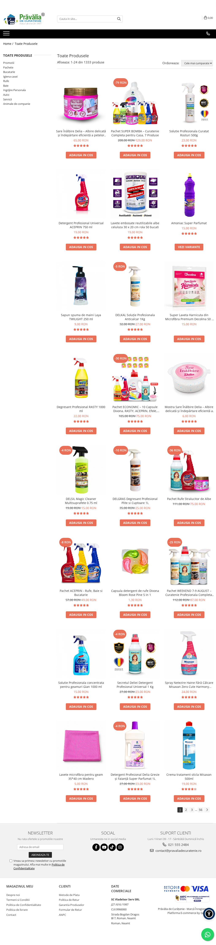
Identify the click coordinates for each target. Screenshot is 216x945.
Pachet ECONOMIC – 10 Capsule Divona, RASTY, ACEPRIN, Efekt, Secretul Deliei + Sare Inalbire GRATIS (135, 409)
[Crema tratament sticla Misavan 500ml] (189, 745)
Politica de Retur (69, 900)
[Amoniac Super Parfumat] (189, 194)
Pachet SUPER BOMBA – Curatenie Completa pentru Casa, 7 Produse (135, 133)
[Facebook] (96, 847)
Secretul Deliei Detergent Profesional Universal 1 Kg (135, 685)
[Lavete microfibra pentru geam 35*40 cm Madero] (81, 745)
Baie (5, 85)
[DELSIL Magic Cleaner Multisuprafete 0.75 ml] (81, 470)
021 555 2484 (178, 845)
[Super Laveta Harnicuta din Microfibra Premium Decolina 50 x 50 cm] (189, 286)
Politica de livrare (17, 910)
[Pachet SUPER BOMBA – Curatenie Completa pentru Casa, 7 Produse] (135, 102)
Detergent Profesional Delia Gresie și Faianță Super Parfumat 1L (135, 777)
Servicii (7, 99)
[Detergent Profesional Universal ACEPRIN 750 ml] (81, 194)
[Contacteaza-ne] (208, 33)
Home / (8, 44)
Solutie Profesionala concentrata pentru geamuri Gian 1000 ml (81, 685)
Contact (11, 915)
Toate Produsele (26, 44)
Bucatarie (9, 72)
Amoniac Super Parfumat (189, 223)
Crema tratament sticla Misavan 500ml (189, 777)
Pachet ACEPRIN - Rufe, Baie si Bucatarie (81, 593)
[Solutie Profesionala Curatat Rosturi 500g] (189, 102)
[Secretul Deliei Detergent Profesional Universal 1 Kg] (135, 654)
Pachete (8, 67)
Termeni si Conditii (18, 900)
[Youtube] (104, 847)
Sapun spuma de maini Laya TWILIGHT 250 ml (81, 317)
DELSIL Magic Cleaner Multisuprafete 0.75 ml (81, 501)
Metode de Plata (69, 895)
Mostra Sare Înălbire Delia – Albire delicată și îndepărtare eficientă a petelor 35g (189, 409)
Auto (6, 95)
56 (200, 810)
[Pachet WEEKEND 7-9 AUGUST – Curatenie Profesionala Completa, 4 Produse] (189, 562)
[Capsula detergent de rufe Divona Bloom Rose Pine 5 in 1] (135, 562)
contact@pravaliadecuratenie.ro (178, 850)
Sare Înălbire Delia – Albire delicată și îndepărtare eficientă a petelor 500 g (81, 133)
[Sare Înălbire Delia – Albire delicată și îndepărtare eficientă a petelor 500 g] (81, 102)
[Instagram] (120, 847)
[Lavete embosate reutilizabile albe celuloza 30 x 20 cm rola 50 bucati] (135, 194)
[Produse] (7, 34)
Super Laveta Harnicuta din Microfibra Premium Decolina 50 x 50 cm (189, 317)
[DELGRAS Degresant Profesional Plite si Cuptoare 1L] (135, 470)
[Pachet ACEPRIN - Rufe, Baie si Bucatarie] (81, 562)
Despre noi (13, 895)
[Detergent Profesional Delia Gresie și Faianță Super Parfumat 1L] (135, 745)
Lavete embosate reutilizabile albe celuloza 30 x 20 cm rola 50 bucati (135, 225)
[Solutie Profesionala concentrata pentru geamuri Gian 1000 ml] (81, 654)
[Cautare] (119, 18)
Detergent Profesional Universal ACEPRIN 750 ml (81, 225)
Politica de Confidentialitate (23, 905)
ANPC (62, 915)
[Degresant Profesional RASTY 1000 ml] (81, 378)
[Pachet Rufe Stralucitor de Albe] (189, 470)
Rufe (6, 81)
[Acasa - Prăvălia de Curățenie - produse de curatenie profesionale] (24, 19)
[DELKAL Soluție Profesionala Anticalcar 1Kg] (135, 286)
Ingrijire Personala (14, 90)
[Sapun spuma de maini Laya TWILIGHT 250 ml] (81, 286)
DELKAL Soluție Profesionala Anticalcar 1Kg (135, 317)
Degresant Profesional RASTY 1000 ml (81, 409)
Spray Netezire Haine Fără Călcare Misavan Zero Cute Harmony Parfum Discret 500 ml (189, 685)
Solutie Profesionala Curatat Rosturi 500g (189, 133)
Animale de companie (16, 104)
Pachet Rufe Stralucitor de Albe (189, 499)
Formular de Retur (70, 910)
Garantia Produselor (71, 905)
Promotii (8, 63)
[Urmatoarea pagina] (207, 810)
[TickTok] (112, 847)
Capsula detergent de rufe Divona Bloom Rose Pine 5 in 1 (135, 593)
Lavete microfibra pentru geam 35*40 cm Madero (81, 777)
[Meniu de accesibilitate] (209, 914)
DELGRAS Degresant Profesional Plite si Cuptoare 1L (135, 501)
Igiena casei (10, 76)
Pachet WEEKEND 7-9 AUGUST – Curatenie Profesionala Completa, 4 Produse (189, 593)
